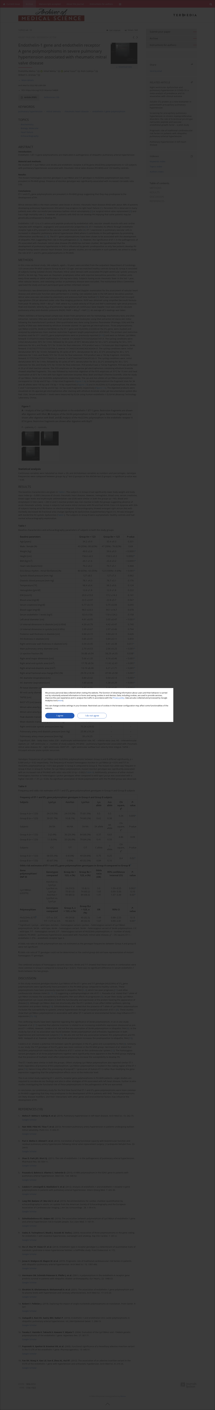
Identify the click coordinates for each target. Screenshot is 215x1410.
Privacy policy (118, 698)
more (60, 700)
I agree (59, 715)
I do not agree (92, 715)
